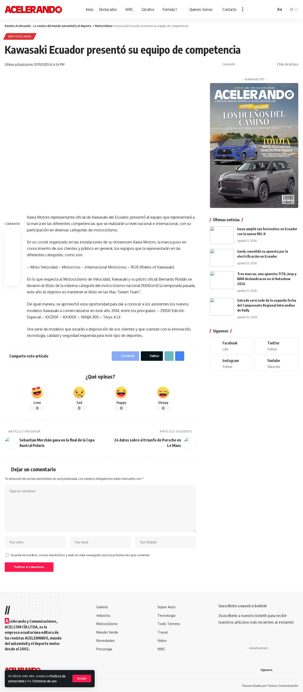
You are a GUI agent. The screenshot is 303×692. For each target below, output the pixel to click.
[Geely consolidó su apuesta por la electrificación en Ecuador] (222, 258)
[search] (272, 9)
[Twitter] (276, 346)
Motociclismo (20, 36)
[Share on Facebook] (240, 64)
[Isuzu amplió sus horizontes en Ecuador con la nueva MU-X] (222, 235)
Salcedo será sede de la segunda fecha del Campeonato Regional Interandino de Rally (266, 305)
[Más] (242, 9)
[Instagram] (232, 363)
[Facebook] (232, 346)
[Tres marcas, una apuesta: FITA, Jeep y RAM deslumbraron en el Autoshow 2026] (222, 280)
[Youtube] (276, 363)
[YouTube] (291, 670)
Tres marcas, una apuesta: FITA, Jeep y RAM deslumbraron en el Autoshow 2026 (266, 279)
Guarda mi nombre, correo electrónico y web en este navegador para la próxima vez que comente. (80, 555)
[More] (269, 64)
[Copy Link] (254, 64)
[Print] (262, 64)
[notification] (265, 9)
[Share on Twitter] (247, 64)
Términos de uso (44, 681)
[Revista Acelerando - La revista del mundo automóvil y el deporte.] (33, 9)
